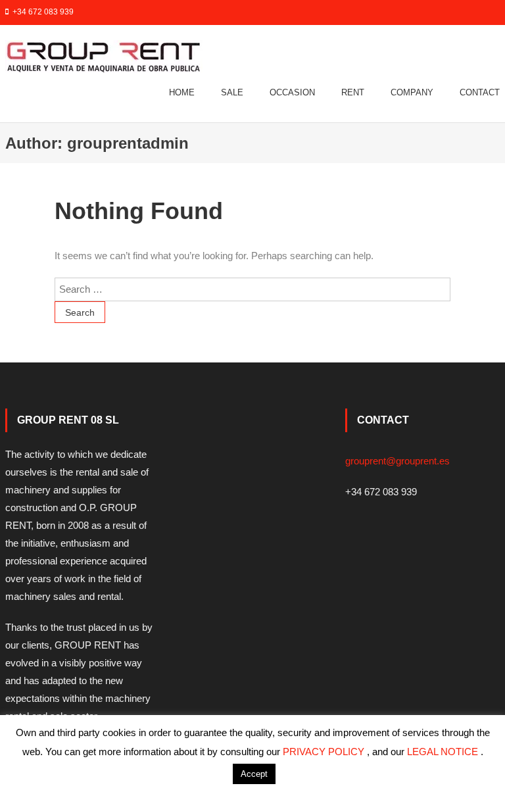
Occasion (292, 92)
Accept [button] (254, 774)
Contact (480, 92)
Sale (232, 92)
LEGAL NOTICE (444, 751)
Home (182, 92)
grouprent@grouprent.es (397, 460)
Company (412, 92)
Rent (352, 92)
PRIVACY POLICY (325, 751)
